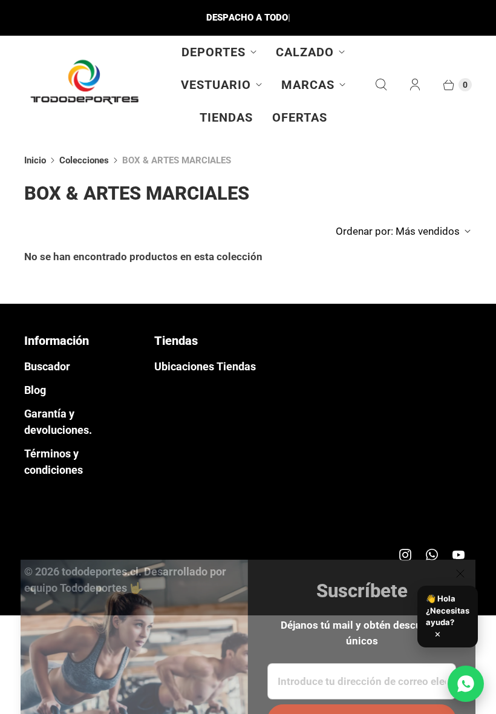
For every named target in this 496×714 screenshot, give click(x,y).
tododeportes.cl (100, 571)
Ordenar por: (398, 231)
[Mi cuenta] (415, 84)
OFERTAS (299, 117)
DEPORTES (213, 52)
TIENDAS (226, 117)
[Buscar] (381, 84)
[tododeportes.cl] (84, 84)
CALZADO (305, 52)
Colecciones (84, 160)
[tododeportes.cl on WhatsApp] (432, 555)
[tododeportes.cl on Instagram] (405, 555)
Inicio (35, 160)
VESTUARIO (216, 84)
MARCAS (307, 84)
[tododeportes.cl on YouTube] (458, 555)
